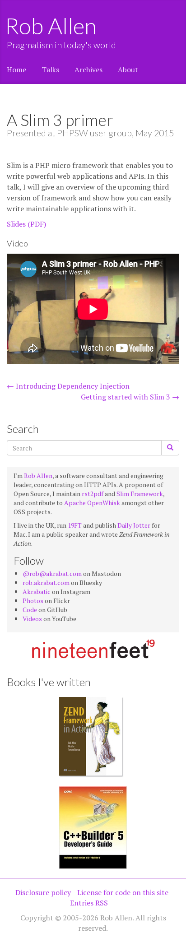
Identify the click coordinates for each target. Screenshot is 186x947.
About (128, 69)
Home (16, 69)
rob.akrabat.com (46, 582)
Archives (88, 69)
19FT (75, 525)
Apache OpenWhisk (92, 502)
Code (30, 609)
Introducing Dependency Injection (68, 386)
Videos (32, 618)
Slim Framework (139, 493)
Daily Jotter (133, 525)
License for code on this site (122, 892)
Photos (33, 600)
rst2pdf (92, 493)
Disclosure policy (43, 892)
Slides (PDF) (26, 224)
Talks (50, 69)
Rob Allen (52, 25)
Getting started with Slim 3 (130, 397)
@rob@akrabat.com (52, 573)
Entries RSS (89, 903)
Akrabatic (37, 591)
